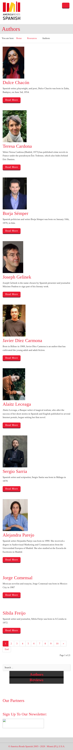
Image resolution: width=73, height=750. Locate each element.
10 (57, 643)
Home (19, 38)
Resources (32, 38)
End (7, 649)
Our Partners (13, 700)
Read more (11, 100)
